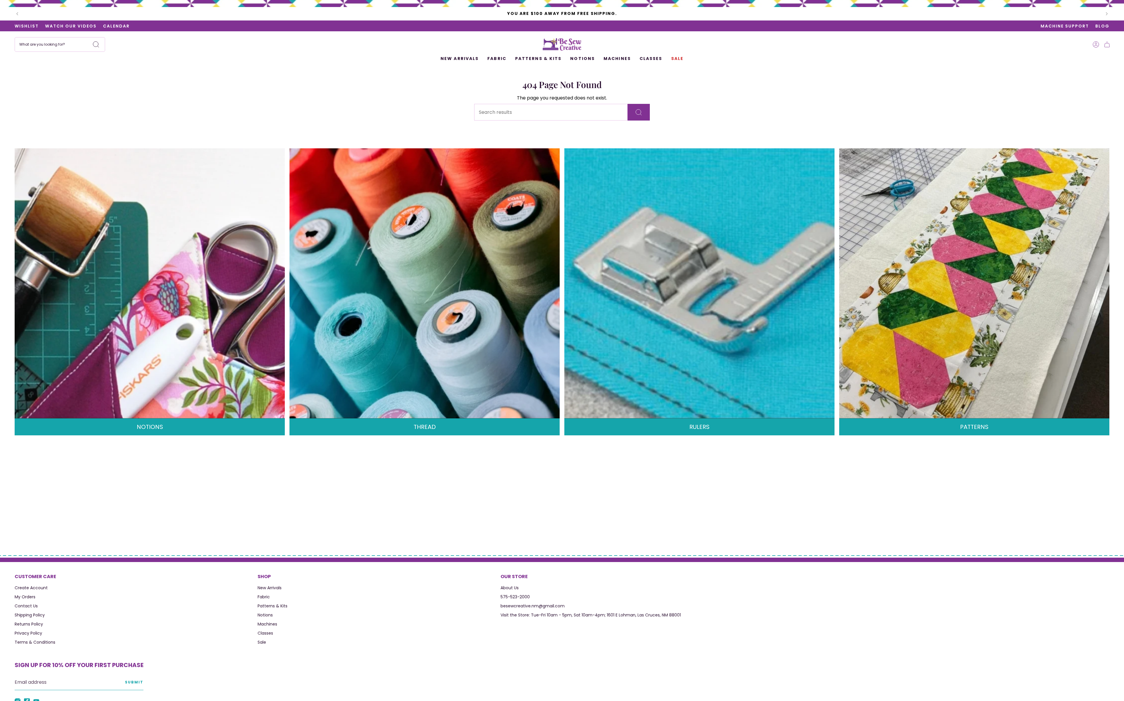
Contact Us (26, 606)
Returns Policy (29, 624)
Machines (267, 624)
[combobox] (60, 44)
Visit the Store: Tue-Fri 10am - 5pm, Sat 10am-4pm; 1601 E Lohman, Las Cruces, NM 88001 (591, 615)
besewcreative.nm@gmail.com (533, 606)
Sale (262, 642)
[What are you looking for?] (639, 112)
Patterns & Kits (272, 606)
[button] (497, 59)
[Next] (1106, 13)
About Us (510, 588)
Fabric (264, 597)
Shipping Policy (30, 615)
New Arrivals (270, 588)
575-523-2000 (515, 597)
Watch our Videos (71, 26)
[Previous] (17, 13)
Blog (1102, 26)
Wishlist (27, 26)
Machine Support (1065, 26)
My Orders (25, 597)
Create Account (31, 588)
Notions (265, 615)
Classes (265, 633)
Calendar (116, 26)
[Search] (96, 44)
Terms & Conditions (35, 642)
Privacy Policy (28, 633)
